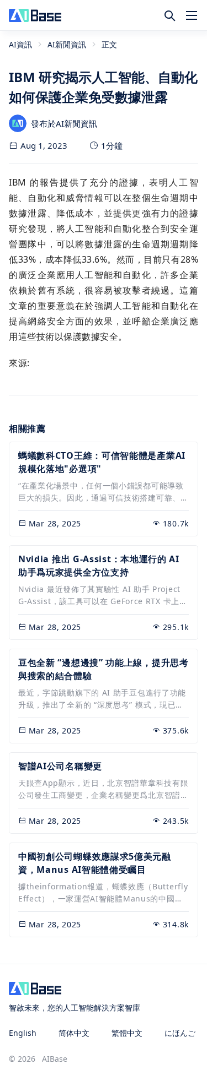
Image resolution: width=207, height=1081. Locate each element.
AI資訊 (20, 44)
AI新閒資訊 (66, 44)
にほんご (179, 1033)
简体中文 (74, 1033)
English (22, 1033)
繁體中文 (127, 1033)
